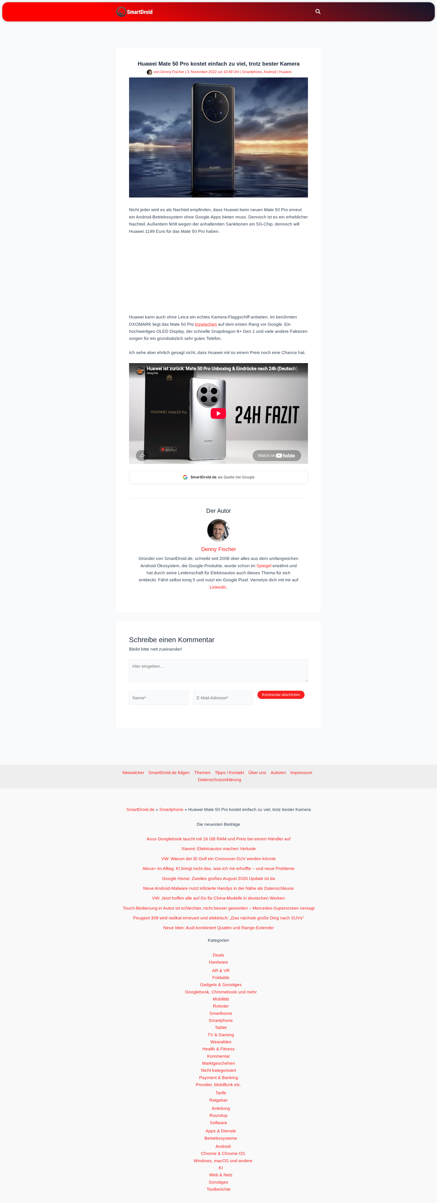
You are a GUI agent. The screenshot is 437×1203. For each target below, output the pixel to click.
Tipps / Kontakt (229, 772)
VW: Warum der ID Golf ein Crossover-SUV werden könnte (218, 858)
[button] (318, 12)
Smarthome (220, 1013)
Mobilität (221, 999)
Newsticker (133, 772)
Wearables (220, 1041)
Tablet (221, 1027)
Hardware (218, 962)
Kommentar (218, 1056)
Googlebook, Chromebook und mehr (221, 992)
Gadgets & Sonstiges (221, 984)
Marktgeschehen (218, 1063)
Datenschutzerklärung (219, 779)
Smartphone (252, 72)
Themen (202, 772)
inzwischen (206, 324)
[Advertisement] (218, 273)
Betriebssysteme (220, 1138)
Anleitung (221, 1108)
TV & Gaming (221, 1034)
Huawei (285, 72)
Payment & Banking (218, 1077)
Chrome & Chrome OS (223, 1153)
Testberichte (219, 1189)
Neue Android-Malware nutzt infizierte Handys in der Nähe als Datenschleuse (218, 888)
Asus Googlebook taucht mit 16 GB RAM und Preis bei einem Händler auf (218, 838)
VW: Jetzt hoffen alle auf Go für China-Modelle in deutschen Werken (218, 898)
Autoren (278, 772)
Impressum (301, 772)
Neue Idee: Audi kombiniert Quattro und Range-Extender (218, 927)
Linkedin (218, 587)
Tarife (221, 1092)
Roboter (221, 1006)
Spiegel (264, 565)
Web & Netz (221, 1174)
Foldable (220, 977)
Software (218, 1122)
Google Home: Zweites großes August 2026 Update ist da (218, 878)
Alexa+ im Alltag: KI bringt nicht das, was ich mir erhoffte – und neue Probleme (218, 868)
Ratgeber (218, 1100)
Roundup (218, 1115)
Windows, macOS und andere (223, 1160)
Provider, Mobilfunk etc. (218, 1084)
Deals (218, 955)
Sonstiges (218, 1182)
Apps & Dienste (221, 1131)
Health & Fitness (218, 1049)
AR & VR (221, 970)
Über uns (257, 772)
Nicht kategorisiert (218, 1070)
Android (270, 72)
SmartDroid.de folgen (169, 772)
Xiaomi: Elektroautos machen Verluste (218, 848)
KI (221, 1167)
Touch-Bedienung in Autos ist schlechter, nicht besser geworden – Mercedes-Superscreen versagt (219, 908)
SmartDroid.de (140, 809)
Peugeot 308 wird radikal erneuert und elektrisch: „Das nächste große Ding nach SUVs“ (218, 918)
